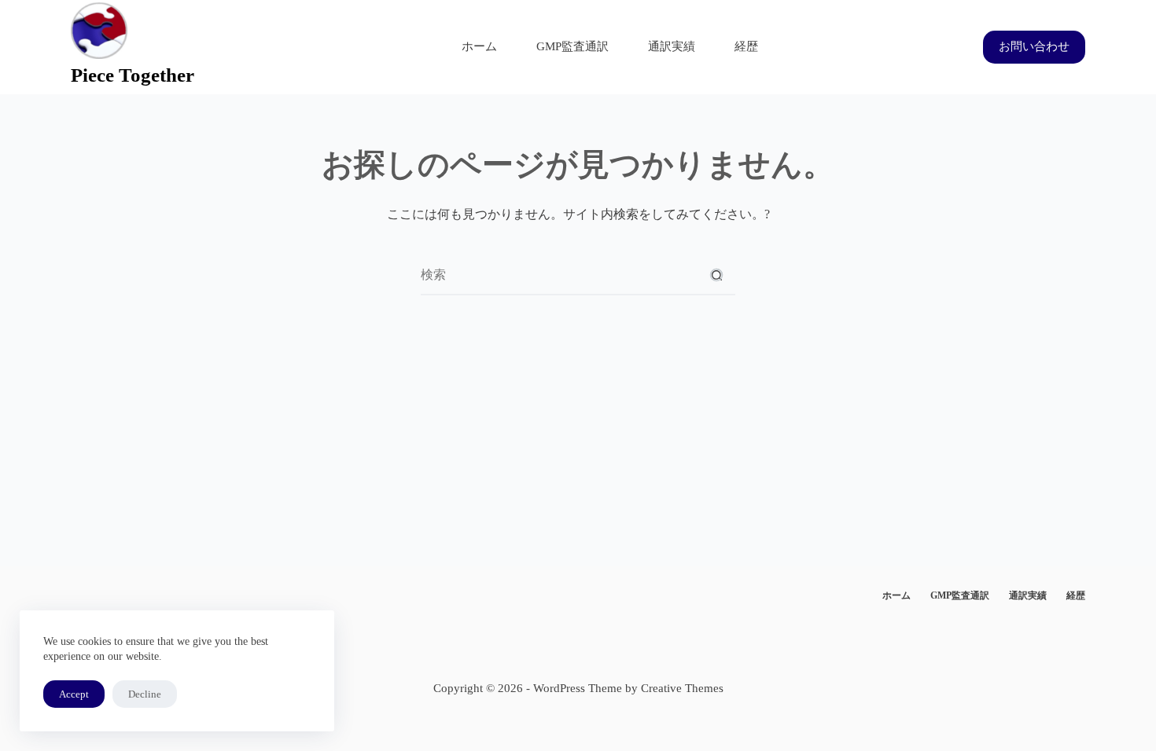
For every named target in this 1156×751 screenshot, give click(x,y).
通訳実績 (671, 46)
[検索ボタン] (716, 275)
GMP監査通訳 (572, 46)
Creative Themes (682, 688)
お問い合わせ (1034, 46)
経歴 (746, 46)
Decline (144, 694)
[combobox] (559, 275)
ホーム (479, 46)
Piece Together (132, 75)
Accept (74, 694)
